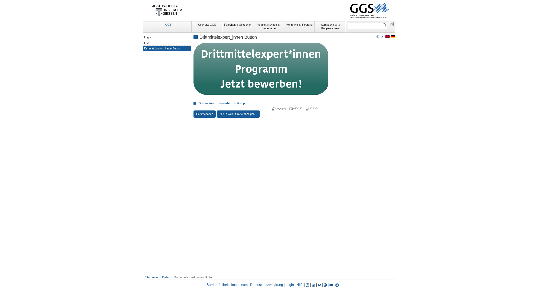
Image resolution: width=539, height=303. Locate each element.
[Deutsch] (393, 36)
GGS (168, 24)
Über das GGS (207, 24)
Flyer (147, 43)
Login (290, 285)
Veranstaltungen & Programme (268, 26)
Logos (148, 37)
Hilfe (299, 285)
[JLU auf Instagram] (308, 285)
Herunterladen (204, 114)
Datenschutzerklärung (266, 285)
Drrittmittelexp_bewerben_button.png (223, 103)
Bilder (166, 277)
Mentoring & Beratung (299, 24)
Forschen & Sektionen (237, 24)
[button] (392, 24)
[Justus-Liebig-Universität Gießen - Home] (168, 10)
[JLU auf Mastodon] (326, 285)
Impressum (239, 285)
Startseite (151, 277)
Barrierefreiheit (218, 285)
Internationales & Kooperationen (330, 26)
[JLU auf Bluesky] (320, 285)
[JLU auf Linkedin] (314, 285)
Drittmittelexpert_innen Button (162, 48)
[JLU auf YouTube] (331, 285)
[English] (387, 36)
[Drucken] (377, 36)
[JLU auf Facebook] (337, 285)
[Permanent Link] (382, 36)
